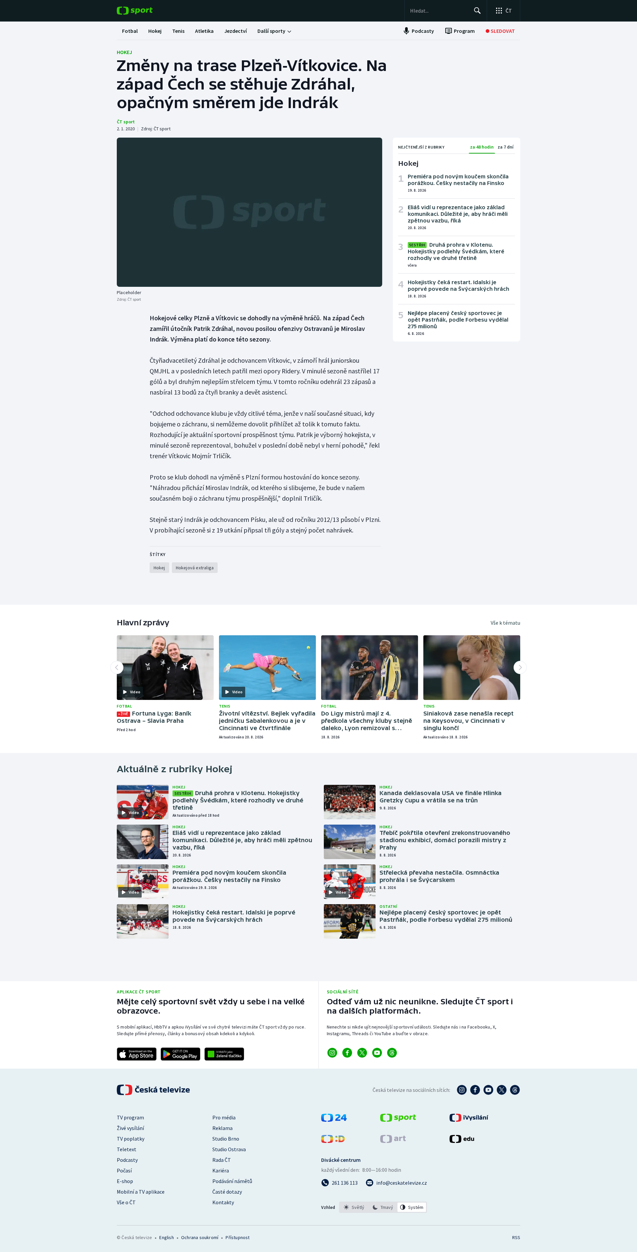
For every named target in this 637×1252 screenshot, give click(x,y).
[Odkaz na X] (362, 1052)
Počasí (124, 1170)
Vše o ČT (126, 1202)
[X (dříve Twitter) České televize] (501, 1090)
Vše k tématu (505, 622)
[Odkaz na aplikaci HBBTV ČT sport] (224, 1054)
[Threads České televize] (515, 1090)
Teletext (126, 1149)
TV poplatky (130, 1138)
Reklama (222, 1128)
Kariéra (220, 1170)
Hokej (124, 52)
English (166, 1237)
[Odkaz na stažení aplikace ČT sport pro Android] (180, 1054)
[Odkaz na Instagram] (332, 1052)
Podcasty (127, 1160)
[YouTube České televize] (488, 1090)
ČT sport (126, 122)
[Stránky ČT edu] (462, 1141)
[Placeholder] (249, 212)
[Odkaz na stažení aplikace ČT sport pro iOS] (137, 1054)
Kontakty (223, 1202)
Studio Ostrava (229, 1149)
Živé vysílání (130, 1128)
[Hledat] (477, 10)
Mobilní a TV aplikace (141, 1191)
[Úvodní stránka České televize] (154, 1090)
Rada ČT (221, 1160)
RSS (516, 1237)
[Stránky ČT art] (393, 1141)
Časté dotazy (227, 1191)
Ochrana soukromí (199, 1237)
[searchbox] (439, 10)
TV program (130, 1117)
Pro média (224, 1117)
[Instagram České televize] (462, 1090)
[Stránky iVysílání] (469, 1119)
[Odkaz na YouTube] (377, 1052)
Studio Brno (225, 1138)
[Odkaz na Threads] (392, 1052)
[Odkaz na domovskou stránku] (145, 11)
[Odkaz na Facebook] (347, 1052)
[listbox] (383, 1207)
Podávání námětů (232, 1181)
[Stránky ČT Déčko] (333, 1141)
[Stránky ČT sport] (398, 1119)
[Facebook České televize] (475, 1090)
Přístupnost (237, 1237)
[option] (354, 1207)
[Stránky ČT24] (334, 1119)
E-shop (125, 1181)
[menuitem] (130, 31)
